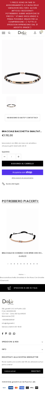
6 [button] (24, 263)
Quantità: (6, 152)
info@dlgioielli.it (8, 323)
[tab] (20, 201)
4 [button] (17, 263)
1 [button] (7, 263)
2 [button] (11, 263)
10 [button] (37, 263)
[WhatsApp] (14, 333)
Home (21, 274)
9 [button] (33, 263)
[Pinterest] (6, 333)
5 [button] (20, 263)
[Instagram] (10, 333)
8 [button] (30, 263)
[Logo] (22, 33)
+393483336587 (8, 320)
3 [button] (14, 263)
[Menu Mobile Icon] (3, 33)
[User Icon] (35, 33)
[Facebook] (2, 333)
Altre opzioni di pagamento (22, 178)
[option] (22, 67)
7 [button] (27, 263)
